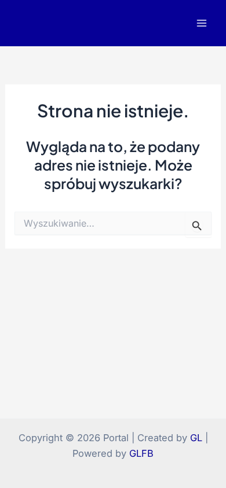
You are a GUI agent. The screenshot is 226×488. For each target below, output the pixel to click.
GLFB (141, 453)
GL (196, 437)
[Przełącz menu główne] (201, 23)
